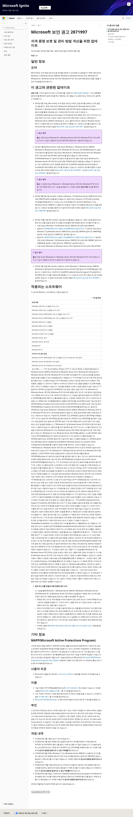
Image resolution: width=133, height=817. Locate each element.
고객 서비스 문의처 (65, 674)
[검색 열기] (123, 18)
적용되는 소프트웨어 (114, 39)
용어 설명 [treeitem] (7, 55)
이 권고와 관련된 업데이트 (116, 37)
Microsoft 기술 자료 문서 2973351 (68, 170)
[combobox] (14, 27)
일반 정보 (111, 34)
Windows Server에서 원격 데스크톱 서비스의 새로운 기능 (69, 626)
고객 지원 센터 (71, 688)
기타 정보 (111, 42)
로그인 (128, 18)
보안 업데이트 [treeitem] (8, 32)
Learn (33, 25)
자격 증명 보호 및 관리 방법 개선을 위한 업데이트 (118, 30)
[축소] (26, 23)
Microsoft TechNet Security (45, 699)
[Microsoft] (3, 18)
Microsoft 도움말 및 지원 (49, 691)
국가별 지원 (43, 697)
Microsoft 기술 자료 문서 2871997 (70, 127)
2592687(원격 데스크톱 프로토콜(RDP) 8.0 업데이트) (63, 228)
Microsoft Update (81, 93)
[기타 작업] (100, 25)
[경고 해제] (129, 4)
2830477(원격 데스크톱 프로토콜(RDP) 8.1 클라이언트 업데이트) (68, 237)
